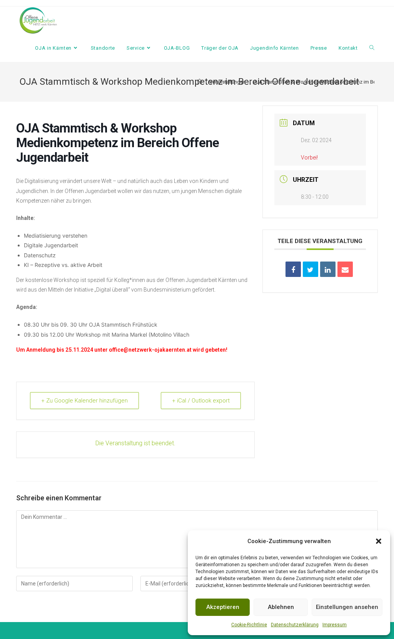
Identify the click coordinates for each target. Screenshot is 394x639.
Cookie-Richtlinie (249, 624)
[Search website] (372, 48)
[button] (378, 541)
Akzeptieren (222, 607)
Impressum (334, 624)
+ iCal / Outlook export (201, 400)
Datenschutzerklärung (295, 624)
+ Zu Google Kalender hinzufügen (84, 400)
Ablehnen (281, 607)
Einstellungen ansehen (347, 607)
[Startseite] (199, 82)
